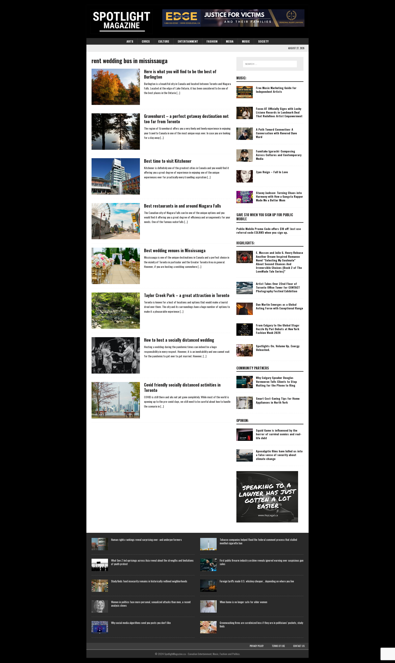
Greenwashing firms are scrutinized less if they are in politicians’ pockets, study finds (261, 624)
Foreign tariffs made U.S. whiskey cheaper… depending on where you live (257, 581)
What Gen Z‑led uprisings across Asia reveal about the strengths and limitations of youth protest (152, 562)
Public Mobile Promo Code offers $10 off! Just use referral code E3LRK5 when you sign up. (268, 230)
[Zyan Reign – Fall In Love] (244, 176)
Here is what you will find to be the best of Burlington (180, 74)
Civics (146, 41)
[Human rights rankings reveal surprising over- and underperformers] (100, 544)
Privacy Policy (257, 646)
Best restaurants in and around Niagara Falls (182, 206)
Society (263, 41)
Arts (130, 41)
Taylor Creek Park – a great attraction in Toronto (186, 295)
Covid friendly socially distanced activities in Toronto (182, 387)
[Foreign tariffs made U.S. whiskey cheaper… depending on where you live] (208, 585)
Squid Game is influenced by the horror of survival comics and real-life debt (278, 434)
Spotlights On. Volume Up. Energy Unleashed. (277, 348)
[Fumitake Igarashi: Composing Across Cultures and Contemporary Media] (244, 155)
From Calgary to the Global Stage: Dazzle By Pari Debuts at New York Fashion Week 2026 (278, 329)
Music (246, 41)
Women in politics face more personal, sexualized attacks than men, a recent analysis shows (151, 603)
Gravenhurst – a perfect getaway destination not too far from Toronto (186, 118)
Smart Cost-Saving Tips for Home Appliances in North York (278, 400)
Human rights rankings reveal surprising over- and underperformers (146, 540)
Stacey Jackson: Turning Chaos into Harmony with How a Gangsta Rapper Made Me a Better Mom (279, 196)
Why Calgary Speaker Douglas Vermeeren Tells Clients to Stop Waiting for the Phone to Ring (276, 381)
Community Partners (252, 368)
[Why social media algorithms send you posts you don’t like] (100, 627)
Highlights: (245, 242)
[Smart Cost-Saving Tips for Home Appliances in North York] (244, 403)
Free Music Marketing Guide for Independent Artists (276, 90)
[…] (178, 93)
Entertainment (188, 41)
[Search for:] (270, 63)
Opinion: (242, 420)
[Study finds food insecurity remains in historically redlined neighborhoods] (100, 585)
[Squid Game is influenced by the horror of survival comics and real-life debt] (244, 434)
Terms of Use (278, 646)
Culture (163, 41)
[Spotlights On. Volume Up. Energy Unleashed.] (244, 350)
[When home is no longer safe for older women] (208, 606)
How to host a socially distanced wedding (179, 340)
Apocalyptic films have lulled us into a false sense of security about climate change (279, 455)
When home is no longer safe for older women (243, 602)
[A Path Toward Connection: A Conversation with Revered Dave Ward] (244, 134)
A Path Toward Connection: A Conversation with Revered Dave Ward (276, 133)
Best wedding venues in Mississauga (175, 250)
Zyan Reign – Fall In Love (272, 172)
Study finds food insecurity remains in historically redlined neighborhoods (149, 581)
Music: (241, 77)
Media (230, 41)
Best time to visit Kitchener (168, 161)
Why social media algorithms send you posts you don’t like (141, 623)
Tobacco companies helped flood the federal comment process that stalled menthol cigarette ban (258, 541)
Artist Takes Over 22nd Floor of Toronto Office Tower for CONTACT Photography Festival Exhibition (278, 287)
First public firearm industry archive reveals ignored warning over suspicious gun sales (261, 562)
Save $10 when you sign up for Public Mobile (264, 217)
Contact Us (298, 646)
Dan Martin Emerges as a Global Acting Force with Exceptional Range (279, 306)
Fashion (212, 41)
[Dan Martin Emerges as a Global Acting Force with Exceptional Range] (244, 309)
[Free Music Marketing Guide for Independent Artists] (244, 92)
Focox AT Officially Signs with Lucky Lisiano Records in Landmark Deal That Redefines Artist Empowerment (279, 112)
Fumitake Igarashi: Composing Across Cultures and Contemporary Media (278, 155)
